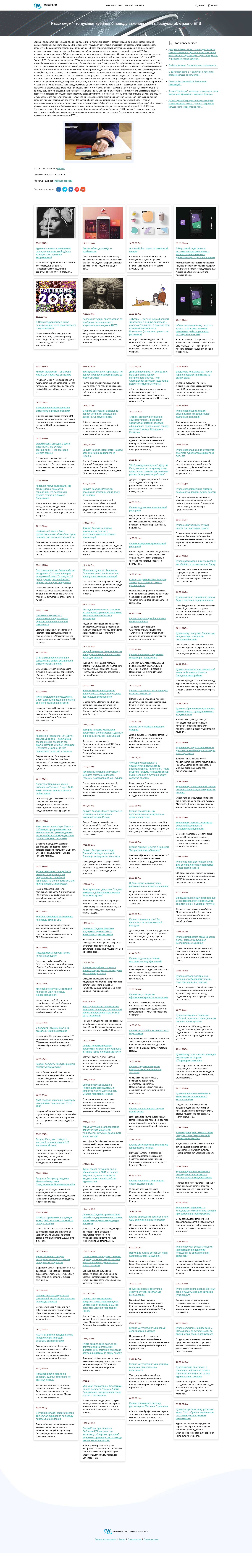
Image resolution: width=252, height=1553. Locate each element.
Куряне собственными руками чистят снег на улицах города (192, 526)
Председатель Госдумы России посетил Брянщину (53, 954)
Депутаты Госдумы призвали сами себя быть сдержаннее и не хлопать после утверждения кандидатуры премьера (102, 1219)
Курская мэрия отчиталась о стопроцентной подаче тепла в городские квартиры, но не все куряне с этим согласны (193, 1372)
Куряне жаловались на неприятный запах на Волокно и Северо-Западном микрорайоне (195, 672)
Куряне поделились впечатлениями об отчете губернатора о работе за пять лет (195, 453)
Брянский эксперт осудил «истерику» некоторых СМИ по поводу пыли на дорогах (53, 1259)
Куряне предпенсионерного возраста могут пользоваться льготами (145, 1069)
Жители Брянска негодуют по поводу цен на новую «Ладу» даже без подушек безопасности (102, 693)
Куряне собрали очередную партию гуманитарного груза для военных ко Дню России (195, 711)
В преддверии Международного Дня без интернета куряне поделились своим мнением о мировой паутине (196, 901)
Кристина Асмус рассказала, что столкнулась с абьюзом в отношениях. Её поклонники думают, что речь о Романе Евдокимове (53, 492)
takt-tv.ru (61, 168)
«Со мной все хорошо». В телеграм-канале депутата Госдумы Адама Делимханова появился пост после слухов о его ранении (102, 1391)
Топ (119, 5)
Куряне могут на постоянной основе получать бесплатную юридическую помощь (196, 789)
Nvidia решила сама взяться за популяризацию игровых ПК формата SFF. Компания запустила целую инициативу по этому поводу (102, 1348)
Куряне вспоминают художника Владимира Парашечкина (146, 656)
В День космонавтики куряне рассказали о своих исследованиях (148, 884)
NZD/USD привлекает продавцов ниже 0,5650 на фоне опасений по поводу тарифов (54, 1220)
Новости (110, 5)
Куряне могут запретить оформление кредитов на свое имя (148, 996)
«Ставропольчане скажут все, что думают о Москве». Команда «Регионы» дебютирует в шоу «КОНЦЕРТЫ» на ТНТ (194, 330)
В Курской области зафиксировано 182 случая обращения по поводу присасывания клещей (55, 1416)
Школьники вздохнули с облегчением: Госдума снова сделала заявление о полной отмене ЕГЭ (52, 620)
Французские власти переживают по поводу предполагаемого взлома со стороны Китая (103, 374)
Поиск (201, 5)
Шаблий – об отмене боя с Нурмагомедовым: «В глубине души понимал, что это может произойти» (55, 534)
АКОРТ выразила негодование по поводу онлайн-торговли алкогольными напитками (54, 1337)
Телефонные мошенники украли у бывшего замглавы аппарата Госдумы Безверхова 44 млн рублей (102, 775)
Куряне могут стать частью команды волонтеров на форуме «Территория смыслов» (196, 1057)
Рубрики (128, 5)
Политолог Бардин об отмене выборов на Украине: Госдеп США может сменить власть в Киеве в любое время (55, 789)
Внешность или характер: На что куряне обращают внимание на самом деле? (194, 374)
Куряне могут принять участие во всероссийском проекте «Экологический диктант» (194, 825)
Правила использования (105, 1539)
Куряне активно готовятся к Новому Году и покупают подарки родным (195, 598)
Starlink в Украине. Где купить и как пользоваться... (193, 65)
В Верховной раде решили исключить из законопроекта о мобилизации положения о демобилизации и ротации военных (195, 253)
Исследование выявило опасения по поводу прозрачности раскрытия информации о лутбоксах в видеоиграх (102, 614)
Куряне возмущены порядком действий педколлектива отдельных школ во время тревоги (196, 1018)
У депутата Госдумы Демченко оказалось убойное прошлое (52, 1029)
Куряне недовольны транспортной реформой (148, 509)
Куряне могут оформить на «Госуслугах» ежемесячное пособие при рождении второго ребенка (196, 1210)
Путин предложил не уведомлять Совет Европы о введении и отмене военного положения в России (55, 699)
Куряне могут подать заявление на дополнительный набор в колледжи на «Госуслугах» (195, 750)
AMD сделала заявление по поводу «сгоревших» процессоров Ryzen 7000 (55, 1103)
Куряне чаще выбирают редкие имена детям (146, 1110)
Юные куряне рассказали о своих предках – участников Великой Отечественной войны (194, 1135)
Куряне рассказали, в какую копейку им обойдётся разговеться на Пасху (196, 562)
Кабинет (214, 5)
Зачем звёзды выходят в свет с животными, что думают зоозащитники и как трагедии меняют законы (53, 448)
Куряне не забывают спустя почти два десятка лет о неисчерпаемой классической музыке (194, 864)
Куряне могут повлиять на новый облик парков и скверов (147, 1329)
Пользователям (134, 1539)
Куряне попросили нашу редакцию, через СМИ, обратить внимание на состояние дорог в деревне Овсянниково (195, 1414)
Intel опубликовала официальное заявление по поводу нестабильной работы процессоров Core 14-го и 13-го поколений (102, 1011)
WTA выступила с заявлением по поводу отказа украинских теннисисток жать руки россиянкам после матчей (102, 1131)
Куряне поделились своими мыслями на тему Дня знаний (145, 960)
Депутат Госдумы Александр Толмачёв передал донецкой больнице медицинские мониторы (101, 853)
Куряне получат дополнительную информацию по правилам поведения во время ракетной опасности (194, 1251)
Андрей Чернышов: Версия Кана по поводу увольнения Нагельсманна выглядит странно (102, 654)
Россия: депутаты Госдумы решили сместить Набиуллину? (55, 1065)
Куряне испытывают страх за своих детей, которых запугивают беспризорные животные (195, 940)
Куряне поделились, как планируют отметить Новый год (148, 692)
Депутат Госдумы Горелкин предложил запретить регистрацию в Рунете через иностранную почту (102, 1048)
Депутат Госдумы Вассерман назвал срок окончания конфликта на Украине (103, 453)
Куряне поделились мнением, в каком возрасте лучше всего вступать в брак (193, 1096)
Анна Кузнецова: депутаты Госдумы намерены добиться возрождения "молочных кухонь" (102, 892)
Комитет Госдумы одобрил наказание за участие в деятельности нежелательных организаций (99, 533)
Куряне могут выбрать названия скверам (146, 728)
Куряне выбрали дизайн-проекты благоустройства (147, 620)
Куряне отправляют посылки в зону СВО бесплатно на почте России (148, 1218)
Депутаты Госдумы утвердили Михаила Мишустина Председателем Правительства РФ (55, 1181)
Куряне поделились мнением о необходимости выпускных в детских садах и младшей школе (194, 1174)
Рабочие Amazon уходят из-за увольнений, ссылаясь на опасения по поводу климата (55, 1298)
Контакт (138, 5)
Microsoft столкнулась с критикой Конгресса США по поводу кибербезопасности (54, 991)
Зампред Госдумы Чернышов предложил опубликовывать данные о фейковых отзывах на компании (103, 732)
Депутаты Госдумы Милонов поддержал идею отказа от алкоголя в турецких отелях (98, 931)
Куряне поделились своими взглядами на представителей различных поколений (192, 413)
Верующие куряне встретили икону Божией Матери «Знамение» (148, 1254)
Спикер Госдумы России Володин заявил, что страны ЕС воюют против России (147, 582)
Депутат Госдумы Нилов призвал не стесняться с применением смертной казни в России (102, 814)
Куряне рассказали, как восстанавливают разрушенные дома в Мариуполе (146, 814)
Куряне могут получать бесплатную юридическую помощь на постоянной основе (195, 636)
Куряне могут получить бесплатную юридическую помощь (148, 1146)
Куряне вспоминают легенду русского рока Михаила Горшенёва (148, 1405)
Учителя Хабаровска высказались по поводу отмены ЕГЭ (54, 918)
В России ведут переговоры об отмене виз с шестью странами (53, 409)
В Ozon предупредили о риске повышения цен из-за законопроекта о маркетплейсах (56, 325)
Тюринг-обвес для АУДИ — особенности (97, 250)
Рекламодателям (151, 1539)
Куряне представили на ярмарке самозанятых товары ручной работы (196, 490)
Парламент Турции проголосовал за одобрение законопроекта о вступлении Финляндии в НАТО (102, 322)
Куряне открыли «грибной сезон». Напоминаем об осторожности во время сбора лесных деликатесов (194, 1331)
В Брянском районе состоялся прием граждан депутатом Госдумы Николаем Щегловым (102, 970)
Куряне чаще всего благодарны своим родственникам (146, 1182)
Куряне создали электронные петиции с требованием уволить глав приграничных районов (193, 979)
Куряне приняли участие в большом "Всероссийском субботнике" (149, 848)
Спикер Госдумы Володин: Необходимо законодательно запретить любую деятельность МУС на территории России (100, 1089)
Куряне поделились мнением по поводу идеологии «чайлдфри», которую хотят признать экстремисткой (53, 253)
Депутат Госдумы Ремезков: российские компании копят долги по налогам (101, 492)
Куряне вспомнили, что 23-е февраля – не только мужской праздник (145, 922)
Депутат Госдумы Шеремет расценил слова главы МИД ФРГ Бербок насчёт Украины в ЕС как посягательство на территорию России (101, 1304)
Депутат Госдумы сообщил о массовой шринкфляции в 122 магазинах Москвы (52, 1142)
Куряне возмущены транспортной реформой (147, 545)
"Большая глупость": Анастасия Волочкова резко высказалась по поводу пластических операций (101, 573)
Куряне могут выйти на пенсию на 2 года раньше (149, 1032)
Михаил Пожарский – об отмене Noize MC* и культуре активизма (53, 373)
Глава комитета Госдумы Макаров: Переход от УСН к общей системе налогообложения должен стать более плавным (102, 1261)
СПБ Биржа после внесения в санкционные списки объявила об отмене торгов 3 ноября (54, 660)
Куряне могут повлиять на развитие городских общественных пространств (149, 1367)
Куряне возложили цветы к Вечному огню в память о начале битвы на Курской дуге (195, 1292)
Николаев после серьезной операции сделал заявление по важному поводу (53, 1376)
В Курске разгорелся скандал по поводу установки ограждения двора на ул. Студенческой (100, 413)
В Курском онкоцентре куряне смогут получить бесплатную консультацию (145, 1292)
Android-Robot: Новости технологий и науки (148, 250)
